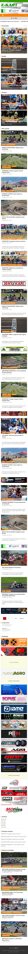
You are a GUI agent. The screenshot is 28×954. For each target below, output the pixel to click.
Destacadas (5, 26)
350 (16, 618)
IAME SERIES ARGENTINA (12, 44)
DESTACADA (4, 44)
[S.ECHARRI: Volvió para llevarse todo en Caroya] (14, 426)
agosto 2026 (3, 819)
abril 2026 (3, 825)
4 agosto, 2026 (5, 895)
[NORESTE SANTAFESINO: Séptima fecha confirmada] (14, 297)
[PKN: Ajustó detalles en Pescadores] (14, 558)
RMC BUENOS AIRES (6, 889)
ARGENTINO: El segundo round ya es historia (13, 241)
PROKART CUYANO (9, 190)
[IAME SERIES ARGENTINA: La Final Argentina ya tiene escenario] (14, 361)
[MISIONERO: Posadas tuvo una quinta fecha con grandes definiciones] (14, 584)
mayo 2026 (3, 824)
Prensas (4, 92)
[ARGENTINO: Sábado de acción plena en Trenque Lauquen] (14, 258)
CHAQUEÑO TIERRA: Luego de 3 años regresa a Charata (13, 842)
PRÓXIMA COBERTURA (6, 167)
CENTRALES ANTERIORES (7, 866)
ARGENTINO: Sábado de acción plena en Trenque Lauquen (13, 836)
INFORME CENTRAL (16, 887)
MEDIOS (11, 67)
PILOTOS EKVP (13, 103)
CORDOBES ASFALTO (6, 103)
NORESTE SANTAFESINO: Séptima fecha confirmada (12, 839)
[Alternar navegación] (2, 15)
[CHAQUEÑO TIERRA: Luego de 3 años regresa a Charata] (14, 325)
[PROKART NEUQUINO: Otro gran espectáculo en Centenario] (14, 493)
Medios (4, 56)
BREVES (3, 144)
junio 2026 (3, 822)
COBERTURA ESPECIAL (12, 238)
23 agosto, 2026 (5, 242)
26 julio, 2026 (4, 918)
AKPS (3, 528)
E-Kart (10, 51)
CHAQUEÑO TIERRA (5, 67)
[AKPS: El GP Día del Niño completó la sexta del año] (14, 522)
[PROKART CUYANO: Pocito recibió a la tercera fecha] (14, 455)
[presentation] (24, 26)
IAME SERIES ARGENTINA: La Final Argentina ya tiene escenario (13, 48)
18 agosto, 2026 (5, 88)
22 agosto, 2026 (5, 271)
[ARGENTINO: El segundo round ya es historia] (14, 232)
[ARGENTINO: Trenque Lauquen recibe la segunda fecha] (14, 389)
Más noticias (5, 128)
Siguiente (22, 618)
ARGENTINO (4, 166)
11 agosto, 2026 (5, 124)
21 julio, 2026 (4, 941)
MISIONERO (8, 591)
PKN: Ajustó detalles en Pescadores (11, 567)
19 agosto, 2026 (5, 173)
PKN (7, 564)
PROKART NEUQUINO (10, 83)
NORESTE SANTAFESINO (10, 144)
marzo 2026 (3, 827)
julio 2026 (3, 820)
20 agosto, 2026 (5, 51)
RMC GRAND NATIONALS (17, 912)
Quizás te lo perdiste (8, 850)
